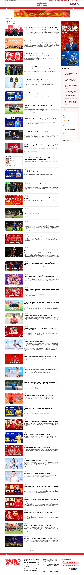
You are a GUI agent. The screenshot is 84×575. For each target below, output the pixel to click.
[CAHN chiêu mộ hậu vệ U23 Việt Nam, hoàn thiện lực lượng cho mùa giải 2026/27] (14, 502)
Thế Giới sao (62, 8)
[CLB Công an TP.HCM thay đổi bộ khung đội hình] (14, 528)
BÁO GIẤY (51, 0)
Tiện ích (64, 109)
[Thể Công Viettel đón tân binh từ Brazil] (14, 56)
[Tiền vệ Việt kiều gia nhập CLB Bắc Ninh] (14, 174)
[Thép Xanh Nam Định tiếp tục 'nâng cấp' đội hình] (14, 463)
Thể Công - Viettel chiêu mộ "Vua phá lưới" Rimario (38, 315)
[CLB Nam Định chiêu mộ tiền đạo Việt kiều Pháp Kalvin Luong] (14, 372)
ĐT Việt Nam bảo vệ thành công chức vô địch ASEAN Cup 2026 (71, 73)
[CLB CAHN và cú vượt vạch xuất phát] (14, 226)
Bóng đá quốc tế (39, 8)
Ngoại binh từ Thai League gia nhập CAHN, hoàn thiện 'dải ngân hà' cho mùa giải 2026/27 (41, 487)
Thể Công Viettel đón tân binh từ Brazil (34, 53)
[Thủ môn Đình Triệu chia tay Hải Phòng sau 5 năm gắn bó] (14, 398)
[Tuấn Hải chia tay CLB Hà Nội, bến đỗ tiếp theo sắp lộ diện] (14, 541)
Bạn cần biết (69, 8)
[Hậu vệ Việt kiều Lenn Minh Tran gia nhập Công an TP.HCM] (14, 359)
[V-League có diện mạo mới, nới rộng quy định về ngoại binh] (14, 43)
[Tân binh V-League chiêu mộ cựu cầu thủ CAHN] (14, 437)
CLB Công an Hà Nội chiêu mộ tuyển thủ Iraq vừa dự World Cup (41, 421)
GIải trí (56, 8)
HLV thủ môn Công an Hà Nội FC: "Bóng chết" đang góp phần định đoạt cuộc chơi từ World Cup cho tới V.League (40, 383)
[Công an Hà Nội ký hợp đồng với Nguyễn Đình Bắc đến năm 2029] (14, 515)
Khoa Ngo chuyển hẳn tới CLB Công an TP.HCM (37, 210)
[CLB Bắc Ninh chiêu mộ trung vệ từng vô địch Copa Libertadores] (14, 411)
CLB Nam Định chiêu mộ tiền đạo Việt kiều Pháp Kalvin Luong (41, 369)
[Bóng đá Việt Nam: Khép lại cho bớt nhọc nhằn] (14, 82)
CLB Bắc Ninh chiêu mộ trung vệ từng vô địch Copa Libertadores (38, 409)
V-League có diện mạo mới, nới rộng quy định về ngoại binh (40, 40)
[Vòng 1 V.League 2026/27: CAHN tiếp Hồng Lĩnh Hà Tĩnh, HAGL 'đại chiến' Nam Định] (14, 305)
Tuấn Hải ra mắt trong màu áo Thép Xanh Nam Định (38, 473)
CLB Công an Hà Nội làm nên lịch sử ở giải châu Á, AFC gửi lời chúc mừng (40, 264)
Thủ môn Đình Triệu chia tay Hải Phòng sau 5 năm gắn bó (39, 395)
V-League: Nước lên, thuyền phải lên (34, 341)
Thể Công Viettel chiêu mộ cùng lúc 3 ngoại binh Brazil (39, 236)
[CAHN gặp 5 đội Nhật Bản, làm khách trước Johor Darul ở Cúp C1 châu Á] (14, 109)
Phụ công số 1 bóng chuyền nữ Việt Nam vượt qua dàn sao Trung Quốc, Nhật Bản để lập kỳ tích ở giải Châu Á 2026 (71, 101)
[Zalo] (78, 4)
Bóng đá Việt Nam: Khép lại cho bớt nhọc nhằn (36, 79)
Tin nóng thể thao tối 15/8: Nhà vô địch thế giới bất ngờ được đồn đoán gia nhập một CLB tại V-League (40, 158)
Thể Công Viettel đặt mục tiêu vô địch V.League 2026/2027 (40, 27)
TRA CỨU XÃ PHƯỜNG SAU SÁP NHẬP (61, 0)
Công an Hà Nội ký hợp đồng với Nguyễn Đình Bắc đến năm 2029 (40, 513)
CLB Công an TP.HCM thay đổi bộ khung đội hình (37, 525)
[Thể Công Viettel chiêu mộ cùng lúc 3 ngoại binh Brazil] (14, 239)
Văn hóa (47, 8)
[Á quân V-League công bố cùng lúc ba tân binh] (14, 450)
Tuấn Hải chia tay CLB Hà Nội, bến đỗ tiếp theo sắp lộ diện (40, 538)
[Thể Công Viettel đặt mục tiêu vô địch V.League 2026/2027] (14, 30)
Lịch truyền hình (68, 137)
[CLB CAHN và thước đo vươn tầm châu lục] (14, 187)
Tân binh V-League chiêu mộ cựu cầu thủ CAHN (37, 434)
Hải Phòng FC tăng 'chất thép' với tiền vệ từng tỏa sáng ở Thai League (41, 145)
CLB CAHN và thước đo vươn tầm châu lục (35, 184)
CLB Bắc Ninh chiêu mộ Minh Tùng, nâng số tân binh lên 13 (40, 119)
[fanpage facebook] (71, 4)
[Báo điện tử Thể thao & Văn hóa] (42, 4)
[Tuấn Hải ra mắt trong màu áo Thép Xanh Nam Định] (14, 476)
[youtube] (73, 4)
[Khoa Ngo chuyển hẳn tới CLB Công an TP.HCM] (14, 213)
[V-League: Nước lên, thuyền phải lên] (14, 344)
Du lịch (51, 8)
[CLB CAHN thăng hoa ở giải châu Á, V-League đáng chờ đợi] (14, 279)
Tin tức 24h (19, 8)
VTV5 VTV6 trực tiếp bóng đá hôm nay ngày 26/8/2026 (71, 87)
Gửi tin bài (71, 0)
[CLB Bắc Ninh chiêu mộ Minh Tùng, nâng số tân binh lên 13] (14, 122)
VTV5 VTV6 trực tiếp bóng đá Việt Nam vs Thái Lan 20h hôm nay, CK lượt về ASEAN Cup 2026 (71, 80)
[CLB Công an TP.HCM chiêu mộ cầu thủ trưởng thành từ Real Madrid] (14, 200)
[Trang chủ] (6, 8)
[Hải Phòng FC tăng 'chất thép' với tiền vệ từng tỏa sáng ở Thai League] (14, 148)
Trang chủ (7, 18)
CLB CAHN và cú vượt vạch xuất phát (34, 223)
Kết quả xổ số (68, 134)
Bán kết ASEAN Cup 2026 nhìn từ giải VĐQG (36, 132)
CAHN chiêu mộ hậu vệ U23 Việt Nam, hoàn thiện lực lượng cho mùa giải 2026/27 (41, 500)
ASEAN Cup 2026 (12, 8)
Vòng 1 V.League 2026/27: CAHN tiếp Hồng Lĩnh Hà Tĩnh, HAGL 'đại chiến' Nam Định (41, 303)
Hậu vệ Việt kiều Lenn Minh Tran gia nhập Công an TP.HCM (40, 356)
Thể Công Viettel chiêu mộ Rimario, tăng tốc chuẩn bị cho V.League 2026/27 (40, 329)
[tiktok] (75, 4)
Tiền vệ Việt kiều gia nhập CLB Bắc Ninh (35, 171)
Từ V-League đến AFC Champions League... (36, 67)
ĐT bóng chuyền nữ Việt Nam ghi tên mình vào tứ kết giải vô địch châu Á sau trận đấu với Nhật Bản (71, 93)
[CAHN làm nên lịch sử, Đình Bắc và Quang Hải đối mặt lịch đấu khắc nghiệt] (14, 252)
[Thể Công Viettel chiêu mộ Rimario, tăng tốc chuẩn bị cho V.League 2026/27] (14, 331)
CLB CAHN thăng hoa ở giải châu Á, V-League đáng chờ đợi (40, 276)
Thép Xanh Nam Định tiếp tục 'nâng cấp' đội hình (37, 460)
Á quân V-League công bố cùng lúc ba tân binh (37, 447)
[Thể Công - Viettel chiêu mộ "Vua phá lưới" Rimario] (14, 318)
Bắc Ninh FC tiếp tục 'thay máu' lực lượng (35, 93)
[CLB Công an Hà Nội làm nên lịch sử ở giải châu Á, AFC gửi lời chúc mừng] (14, 266)
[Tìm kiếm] (6, 4)
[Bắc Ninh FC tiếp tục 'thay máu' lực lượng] (14, 96)
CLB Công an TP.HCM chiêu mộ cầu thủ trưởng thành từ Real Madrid (40, 197)
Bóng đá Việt (32, 8)
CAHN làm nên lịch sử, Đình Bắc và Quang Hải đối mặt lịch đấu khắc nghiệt (41, 249)
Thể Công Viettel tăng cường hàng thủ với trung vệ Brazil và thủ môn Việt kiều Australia (41, 290)
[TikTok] (78, 0)
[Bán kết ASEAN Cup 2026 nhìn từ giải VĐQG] (14, 135)
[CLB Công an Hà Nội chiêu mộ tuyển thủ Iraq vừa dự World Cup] (14, 424)
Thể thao (26, 8)
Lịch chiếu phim (68, 140)
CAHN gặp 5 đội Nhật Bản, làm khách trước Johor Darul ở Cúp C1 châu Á (41, 106)
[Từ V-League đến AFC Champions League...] (14, 69)
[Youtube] (76, 0)
